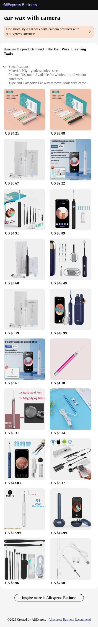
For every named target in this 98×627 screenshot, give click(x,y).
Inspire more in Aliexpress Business (49, 598)
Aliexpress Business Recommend (70, 619)
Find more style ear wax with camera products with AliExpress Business (42, 31)
